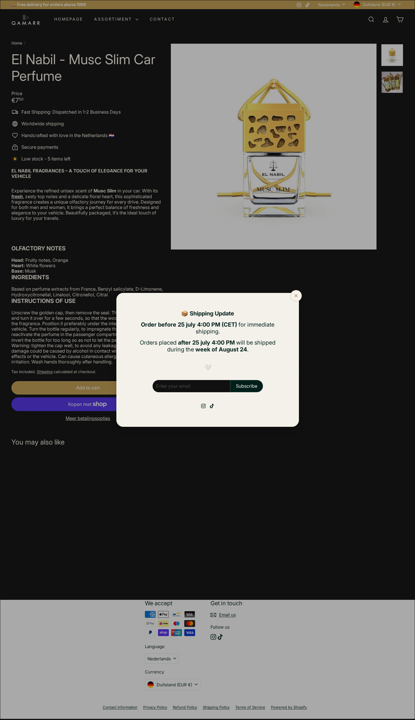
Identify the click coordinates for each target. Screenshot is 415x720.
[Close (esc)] (296, 295)
